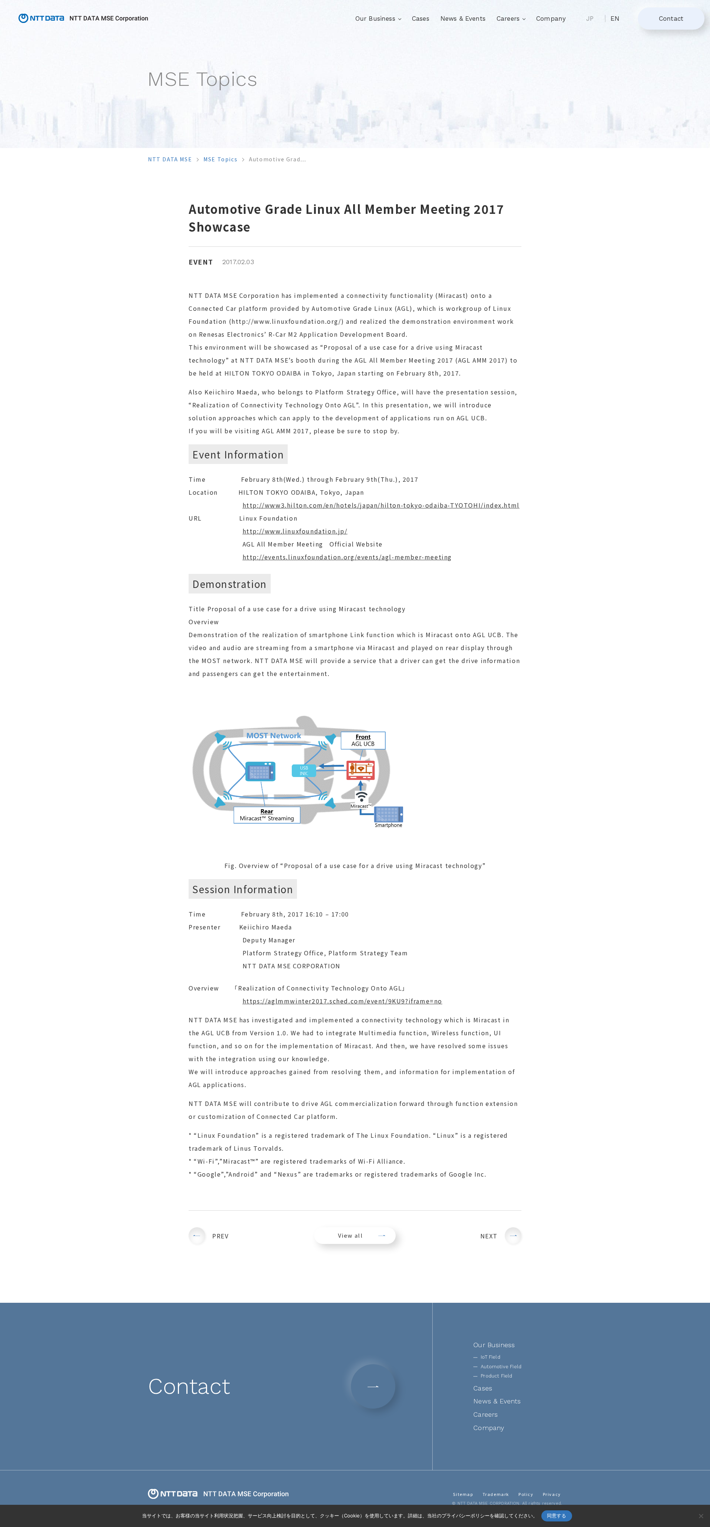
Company (551, 18)
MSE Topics (220, 159)
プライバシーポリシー (466, 1515)
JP (590, 18)
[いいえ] (700, 1516)
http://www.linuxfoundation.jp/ (295, 531)
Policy (526, 1494)
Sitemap (463, 1494)
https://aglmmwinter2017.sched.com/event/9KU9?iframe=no (342, 1000)
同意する (557, 1515)
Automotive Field (501, 1366)
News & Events (463, 18)
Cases (420, 18)
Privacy (552, 1494)
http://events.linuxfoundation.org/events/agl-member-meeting (347, 556)
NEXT (489, 1235)
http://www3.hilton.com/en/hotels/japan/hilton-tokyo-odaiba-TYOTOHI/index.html (381, 505)
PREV (220, 1235)
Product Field (496, 1376)
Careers (485, 1414)
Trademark (496, 1494)
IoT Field (490, 1357)
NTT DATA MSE (170, 159)
